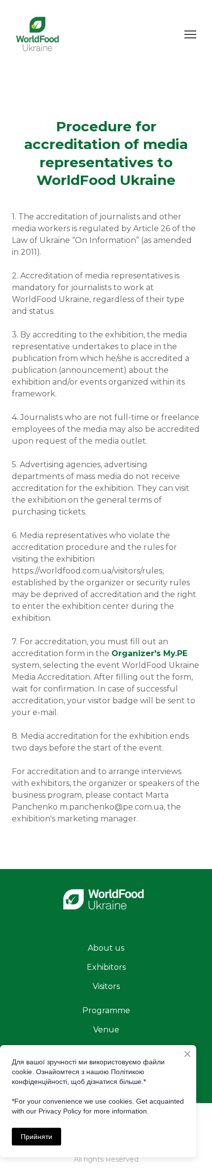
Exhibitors (106, 967)
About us (106, 948)
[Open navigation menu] (190, 34)
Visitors (106, 986)
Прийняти (36, 1137)
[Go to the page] (38, 34)
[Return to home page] (106, 904)
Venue (106, 1029)
